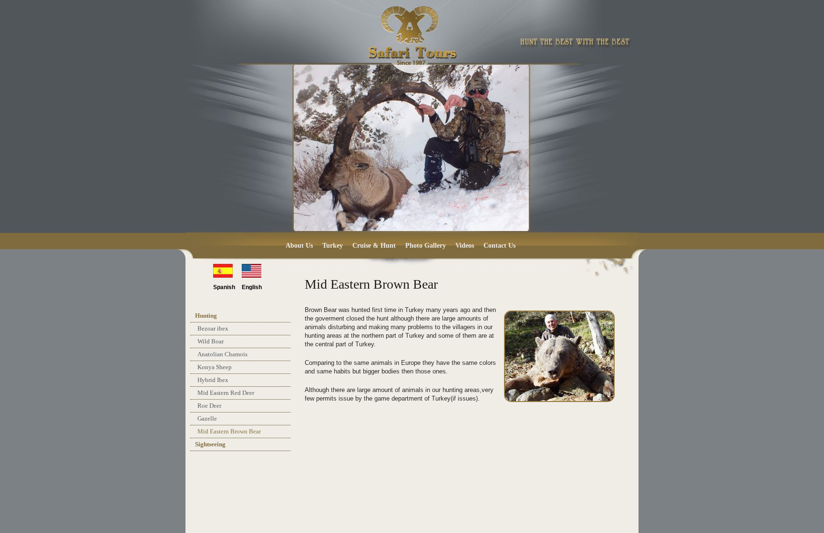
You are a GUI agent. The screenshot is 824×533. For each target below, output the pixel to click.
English (252, 287)
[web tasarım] (595, 505)
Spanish (224, 287)
